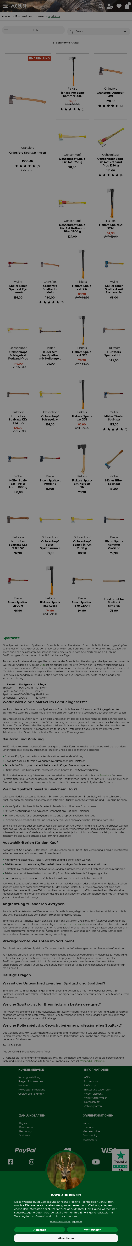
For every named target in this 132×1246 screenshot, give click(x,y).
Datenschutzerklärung (60, 1222)
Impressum (77, 1222)
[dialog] (66, 623)
